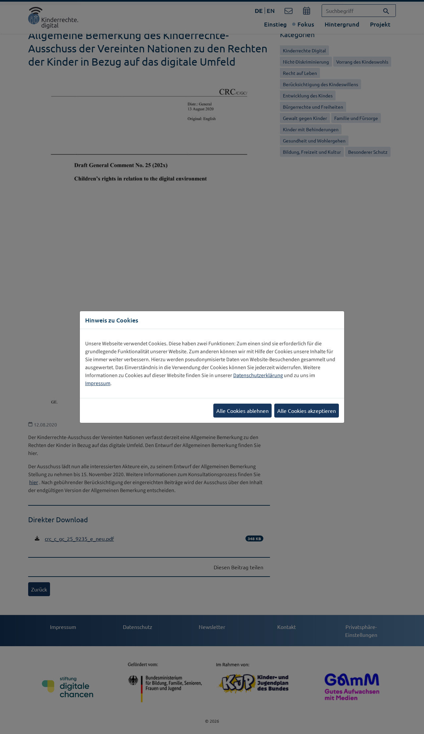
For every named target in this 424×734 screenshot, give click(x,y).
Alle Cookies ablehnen (242, 410)
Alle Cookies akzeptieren (306, 410)
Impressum (97, 383)
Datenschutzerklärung (258, 375)
